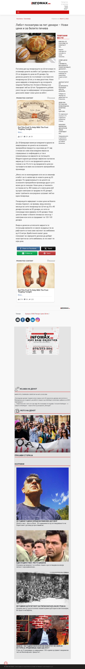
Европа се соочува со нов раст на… (63, 44)
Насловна (19, 19)
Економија (27, 19)
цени (42, 314)
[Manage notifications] (6, 663)
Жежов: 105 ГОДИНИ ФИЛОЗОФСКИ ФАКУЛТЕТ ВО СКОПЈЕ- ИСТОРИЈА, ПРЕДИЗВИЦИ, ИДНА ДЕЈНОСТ (39, 647)
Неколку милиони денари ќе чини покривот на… (63, 129)
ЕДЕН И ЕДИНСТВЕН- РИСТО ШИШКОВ (31, 563)
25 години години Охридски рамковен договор (36, 521)
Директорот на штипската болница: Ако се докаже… (64, 86)
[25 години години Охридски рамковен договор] (42, 493)
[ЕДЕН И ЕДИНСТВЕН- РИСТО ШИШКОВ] (42, 546)
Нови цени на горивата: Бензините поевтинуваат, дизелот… (65, 64)
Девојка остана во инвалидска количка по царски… (64, 107)
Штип (46, 314)
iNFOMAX (11, 666)
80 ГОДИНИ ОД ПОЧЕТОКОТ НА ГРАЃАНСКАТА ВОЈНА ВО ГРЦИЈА (40, 606)
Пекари (37, 314)
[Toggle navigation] (18, 12)
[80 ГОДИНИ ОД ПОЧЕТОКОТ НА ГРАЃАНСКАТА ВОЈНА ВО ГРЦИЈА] (42, 588)
